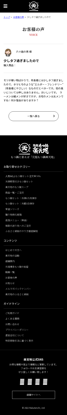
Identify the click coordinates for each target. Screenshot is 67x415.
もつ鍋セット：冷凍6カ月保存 (21, 198)
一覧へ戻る (33, 116)
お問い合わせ (12, 324)
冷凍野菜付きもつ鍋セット (19, 181)
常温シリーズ (12, 209)
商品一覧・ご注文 (14, 192)
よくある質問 (12, 318)
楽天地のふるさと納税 (17, 294)
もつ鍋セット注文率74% (23, 176)
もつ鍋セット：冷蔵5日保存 (19, 203)
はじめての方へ (13, 250)
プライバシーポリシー (17, 329)
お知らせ (10, 283)
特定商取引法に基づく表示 (19, 340)
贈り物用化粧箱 (13, 214)
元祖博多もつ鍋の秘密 (16, 266)
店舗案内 (10, 261)
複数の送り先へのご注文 (18, 225)
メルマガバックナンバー (18, 288)
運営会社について (14, 335)
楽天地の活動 (12, 255)
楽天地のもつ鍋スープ (16, 187)
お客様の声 (18, 16)
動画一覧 (10, 272)
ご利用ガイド (12, 313)
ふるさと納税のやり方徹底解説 (21, 231)
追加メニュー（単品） (17, 220)
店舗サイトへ (34, 394)
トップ (7, 16)
